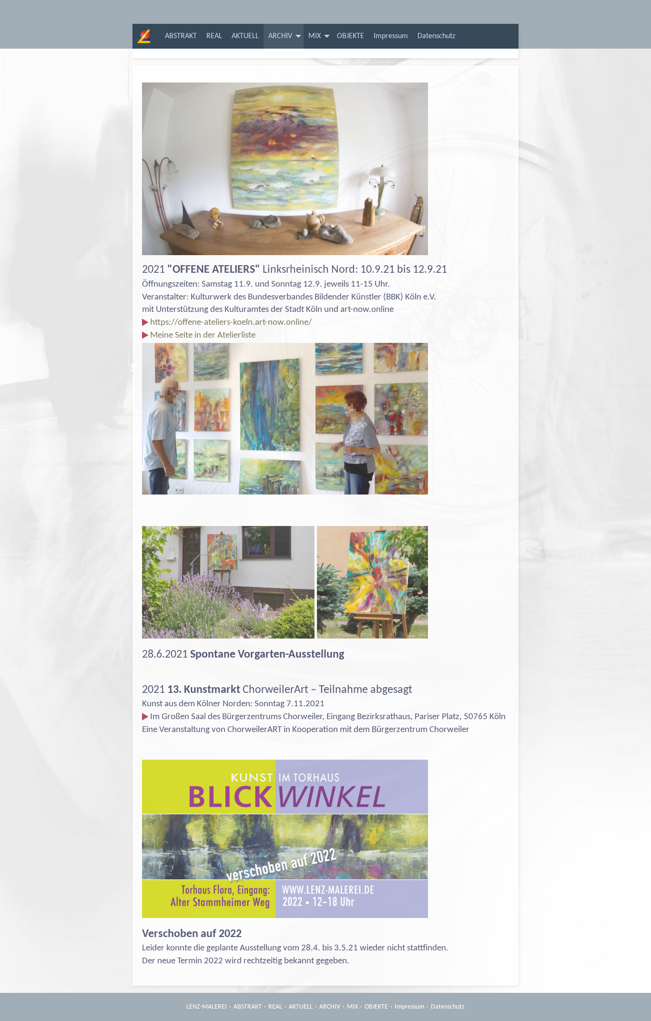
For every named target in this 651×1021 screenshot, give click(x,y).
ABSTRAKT (181, 36)
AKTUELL (245, 36)
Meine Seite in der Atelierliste (202, 335)
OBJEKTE (350, 36)
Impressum (391, 36)
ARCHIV (280, 36)
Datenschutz (436, 36)
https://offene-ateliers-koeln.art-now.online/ (231, 322)
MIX (314, 36)
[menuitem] (181, 36)
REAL (214, 36)
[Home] (141, 36)
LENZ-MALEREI (206, 1007)
